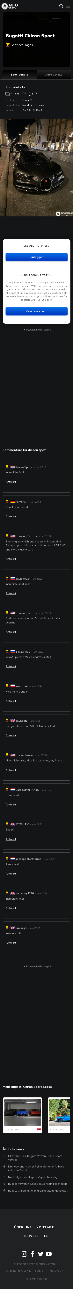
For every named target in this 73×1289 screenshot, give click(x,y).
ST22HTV (22, 824)
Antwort (11, 482)
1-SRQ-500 (22, 652)
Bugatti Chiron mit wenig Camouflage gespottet (37, 1191)
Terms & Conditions (24, 1271)
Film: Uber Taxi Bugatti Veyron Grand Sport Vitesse (35, 1158)
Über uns (23, 1227)
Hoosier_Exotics (26, 536)
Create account (36, 311)
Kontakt (45, 1227)
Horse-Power (24, 755)
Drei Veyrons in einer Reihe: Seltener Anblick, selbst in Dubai (36, 1168)
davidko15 (22, 579)
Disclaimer (36, 1279)
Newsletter (36, 1236)
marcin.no (22, 686)
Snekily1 (21, 928)
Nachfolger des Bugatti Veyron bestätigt (33, 1177)
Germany (39, 105)
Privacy (56, 1271)
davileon (21, 721)
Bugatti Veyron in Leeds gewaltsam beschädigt (37, 1184)
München (27, 105)
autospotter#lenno (28, 859)
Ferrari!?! (27, 100)
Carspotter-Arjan (27, 790)
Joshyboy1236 (24, 893)
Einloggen (36, 257)
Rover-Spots (23, 467)
